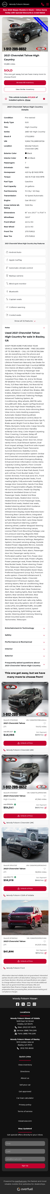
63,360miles (40, 799)
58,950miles (40, 872)
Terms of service (25, 1111)
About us (25, 1078)
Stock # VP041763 (10, 865)
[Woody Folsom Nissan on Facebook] (16, 1004)
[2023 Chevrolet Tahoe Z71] (25, 844)
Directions (25, 1071)
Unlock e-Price (27, 743)
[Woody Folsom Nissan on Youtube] (28, 1004)
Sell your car (25, 1085)
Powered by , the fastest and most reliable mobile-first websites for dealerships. (25, 1182)
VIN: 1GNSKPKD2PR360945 (36, 865)
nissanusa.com (25, 1121)
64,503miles (40, 945)
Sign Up (25, 1166)
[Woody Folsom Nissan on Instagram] (33, 1004)
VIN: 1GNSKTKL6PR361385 (36, 793)
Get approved (25, 1091)
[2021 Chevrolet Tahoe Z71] (25, 699)
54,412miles (41, 727)
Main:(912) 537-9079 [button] (27, 1027)
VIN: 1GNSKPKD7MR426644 (36, 720)
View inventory (25, 1065)
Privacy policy (25, 1105)
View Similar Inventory (25, 89)
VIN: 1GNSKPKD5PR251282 (36, 938)
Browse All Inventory (25, 83)
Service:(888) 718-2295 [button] (27, 1030)
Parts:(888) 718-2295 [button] (27, 1034)
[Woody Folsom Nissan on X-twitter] (22, 1004)
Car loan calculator (25, 1098)
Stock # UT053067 (10, 793)
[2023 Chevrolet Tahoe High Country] (25, 772)
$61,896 (9, 951)
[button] (42, 4)
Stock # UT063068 (11, 720)
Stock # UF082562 (10, 938)
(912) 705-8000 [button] (26, 1048)
